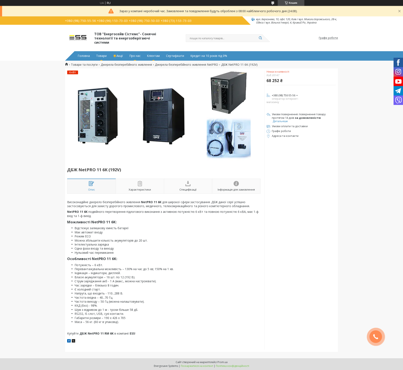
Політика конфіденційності (232, 366)
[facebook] (69, 341)
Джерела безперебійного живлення (126, 65)
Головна (84, 55)
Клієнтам (153, 55)
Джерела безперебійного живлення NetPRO (186, 65)
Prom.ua (222, 362)
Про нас (135, 55)
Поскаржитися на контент (197, 366)
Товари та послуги (84, 65)
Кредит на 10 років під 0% (208, 55)
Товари (101, 55)
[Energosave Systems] (77, 37)
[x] (73, 341)
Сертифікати (175, 55)
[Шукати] (260, 38)
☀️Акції (118, 55)
